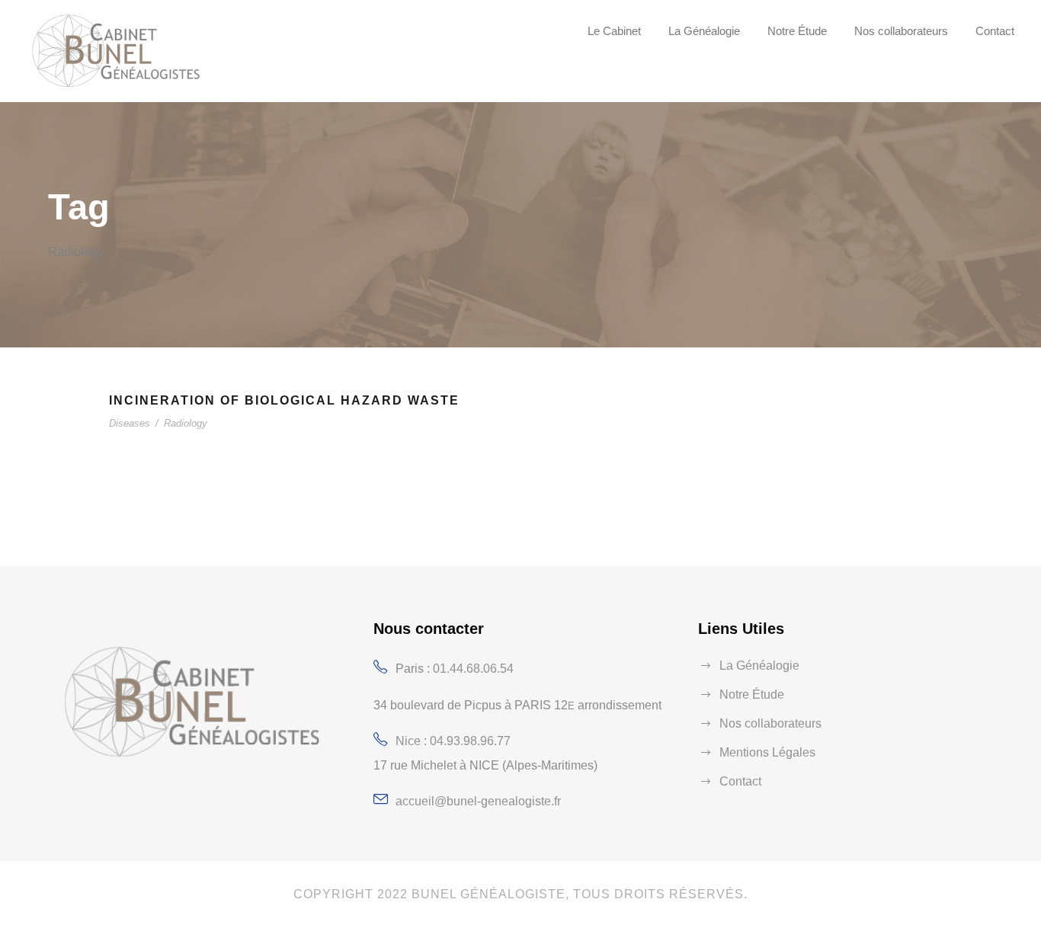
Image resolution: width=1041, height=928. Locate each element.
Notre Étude (797, 30)
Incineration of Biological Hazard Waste (284, 400)
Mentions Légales (767, 752)
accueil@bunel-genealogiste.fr (478, 801)
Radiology (185, 423)
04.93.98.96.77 (470, 740)
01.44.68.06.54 (473, 668)
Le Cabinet (614, 30)
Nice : (413, 740)
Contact (994, 30)
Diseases (129, 423)
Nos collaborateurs (901, 30)
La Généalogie (704, 30)
